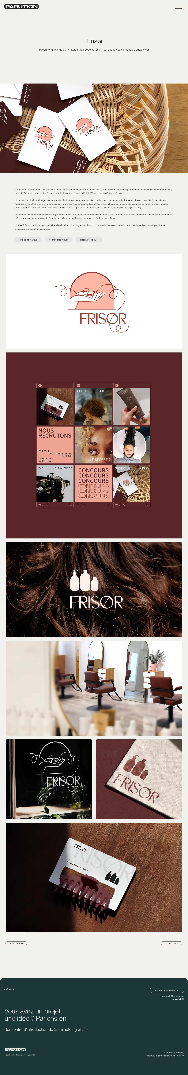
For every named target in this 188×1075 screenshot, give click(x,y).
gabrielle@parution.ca (173, 996)
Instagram (20, 1055)
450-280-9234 (177, 998)
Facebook (9, 1055)
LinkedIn (31, 1055)
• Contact (9, 989)
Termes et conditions (174, 1052)
